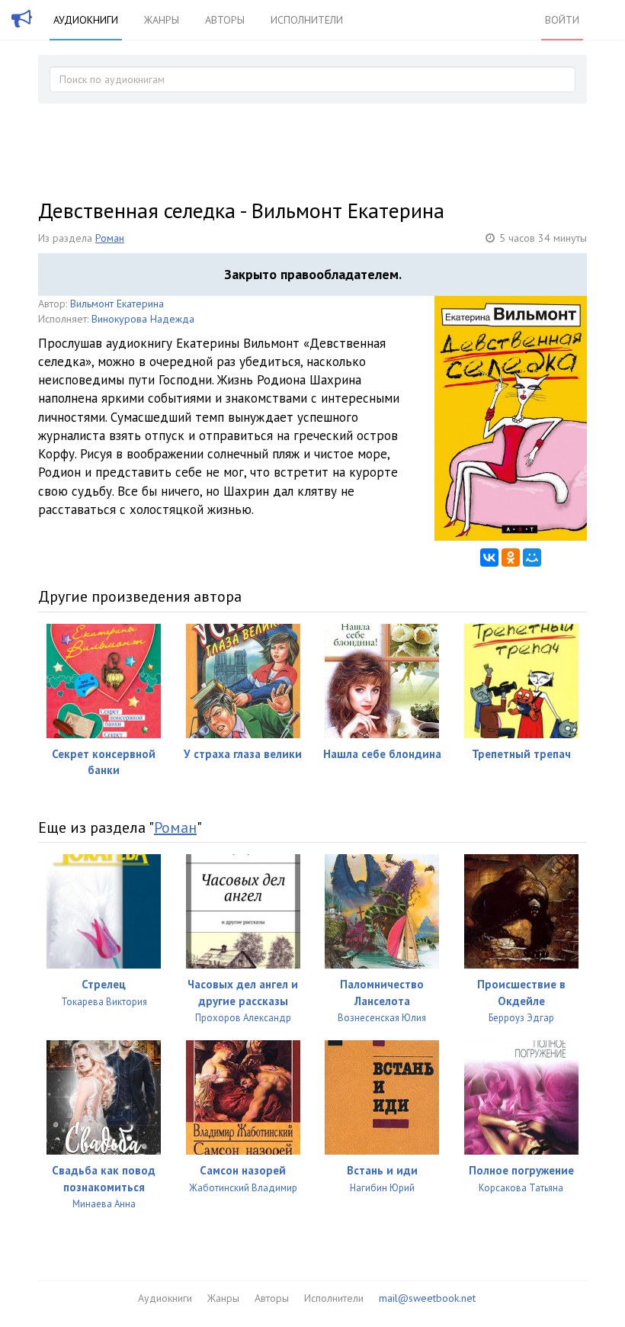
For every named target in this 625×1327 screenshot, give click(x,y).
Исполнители (307, 20)
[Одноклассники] (511, 557)
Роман (109, 238)
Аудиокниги (85, 20)
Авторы (225, 20)
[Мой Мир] (532, 557)
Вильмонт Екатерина (117, 303)
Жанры (161, 20)
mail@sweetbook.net (427, 1298)
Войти (562, 20)
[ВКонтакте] (489, 557)
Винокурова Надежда (142, 319)
